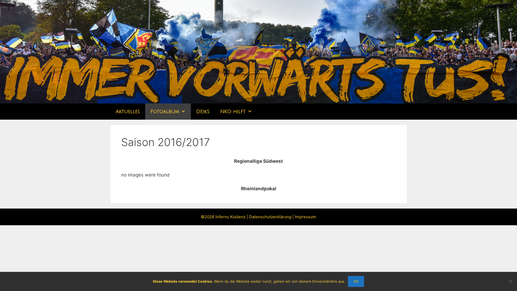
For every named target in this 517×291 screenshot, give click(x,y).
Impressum (305, 216)
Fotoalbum (165, 111)
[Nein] (510, 281)
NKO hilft (233, 111)
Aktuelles (128, 111)
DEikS (202, 111)
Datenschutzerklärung (270, 216)
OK (356, 281)
